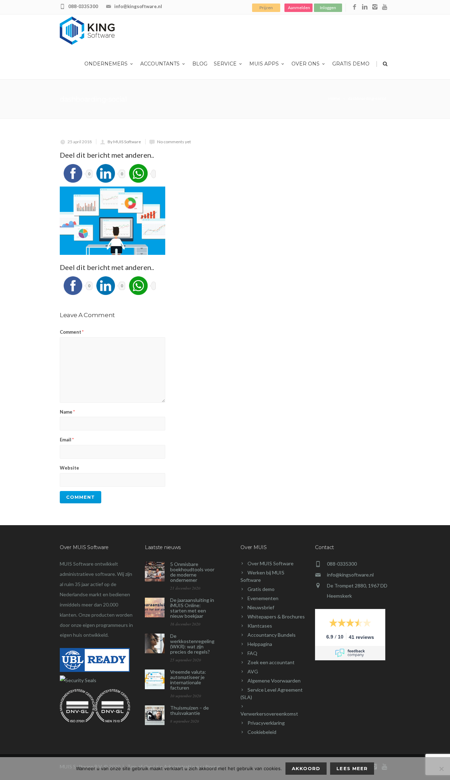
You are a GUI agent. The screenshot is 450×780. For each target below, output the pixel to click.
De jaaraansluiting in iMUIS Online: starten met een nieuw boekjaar (192, 608)
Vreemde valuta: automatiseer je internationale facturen (188, 680)
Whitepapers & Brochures (276, 616)
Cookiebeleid (262, 732)
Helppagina (260, 644)
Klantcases (260, 626)
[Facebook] (354, 7)
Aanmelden (299, 7)
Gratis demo (350, 64)
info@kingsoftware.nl (138, 6)
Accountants (160, 64)
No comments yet (174, 141)
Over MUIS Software (271, 563)
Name (67, 412)
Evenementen (263, 598)
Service (225, 64)
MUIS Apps (264, 64)
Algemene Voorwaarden (274, 681)
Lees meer (351, 768)
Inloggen (328, 7)
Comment (72, 332)
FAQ (252, 653)
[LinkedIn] (365, 7)
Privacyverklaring (266, 723)
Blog (199, 64)
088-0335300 (83, 6)
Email (67, 439)
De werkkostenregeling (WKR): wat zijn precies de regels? (192, 644)
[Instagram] (375, 7)
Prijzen (266, 7)
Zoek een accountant (271, 662)
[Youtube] (385, 7)
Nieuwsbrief (261, 607)
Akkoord (306, 768)
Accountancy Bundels (272, 635)
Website (69, 468)
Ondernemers (106, 64)
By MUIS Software (124, 141)
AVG (253, 671)
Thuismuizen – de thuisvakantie (189, 710)
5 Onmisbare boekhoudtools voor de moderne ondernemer (192, 572)
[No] (441, 768)
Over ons (305, 64)
